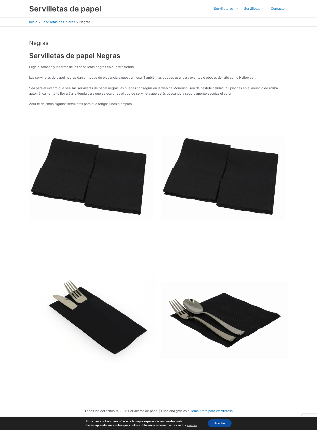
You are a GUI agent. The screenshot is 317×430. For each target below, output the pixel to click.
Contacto (278, 8)
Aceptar (219, 423)
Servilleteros (224, 8)
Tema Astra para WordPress (211, 411)
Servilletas (252, 8)
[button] (236, 8)
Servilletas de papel (65, 8)
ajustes (192, 425)
